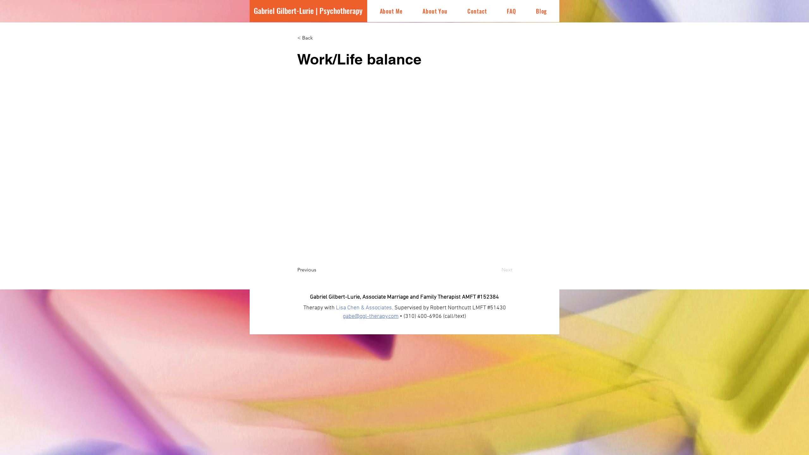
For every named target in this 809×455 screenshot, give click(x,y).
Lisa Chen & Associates (364, 308)
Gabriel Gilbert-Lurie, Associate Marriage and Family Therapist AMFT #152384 (404, 297)
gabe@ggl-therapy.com (370, 316)
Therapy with (319, 308)
